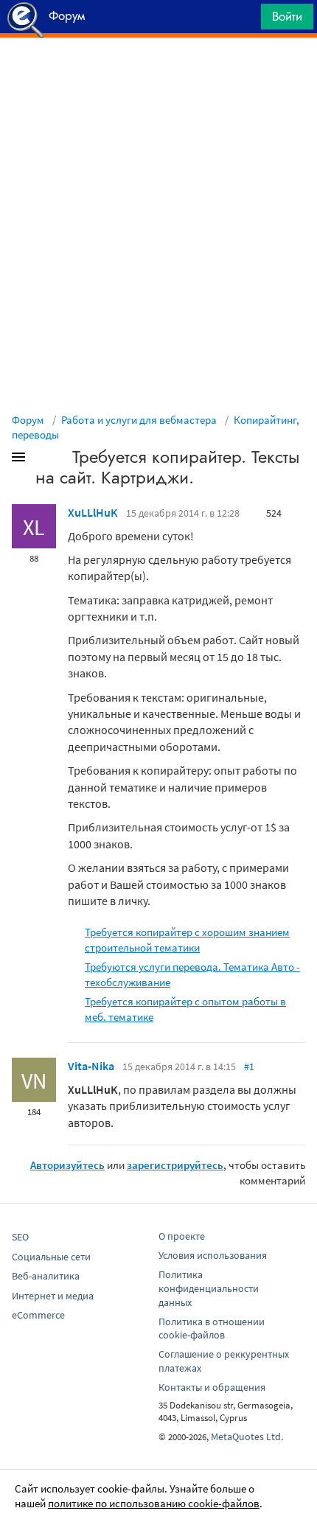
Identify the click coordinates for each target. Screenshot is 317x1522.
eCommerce (38, 1315)
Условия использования (212, 1255)
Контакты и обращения (211, 1387)
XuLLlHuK (93, 512)
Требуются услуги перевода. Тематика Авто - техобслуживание (192, 974)
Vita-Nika (91, 1065)
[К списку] (43, 460)
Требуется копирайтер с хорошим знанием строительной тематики (187, 939)
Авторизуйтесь (67, 1165)
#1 (249, 1066)
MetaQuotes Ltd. (247, 1436)
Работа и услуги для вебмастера (139, 420)
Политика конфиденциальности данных (208, 1288)
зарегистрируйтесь (175, 1165)
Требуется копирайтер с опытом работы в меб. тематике (185, 1009)
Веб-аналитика (46, 1275)
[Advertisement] (158, 74)
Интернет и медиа (53, 1295)
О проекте (181, 1236)
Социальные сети (51, 1256)
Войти (287, 16)
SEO (20, 1236)
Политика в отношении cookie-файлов (211, 1328)
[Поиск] (245, 20)
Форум (28, 420)
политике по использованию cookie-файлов (153, 1503)
